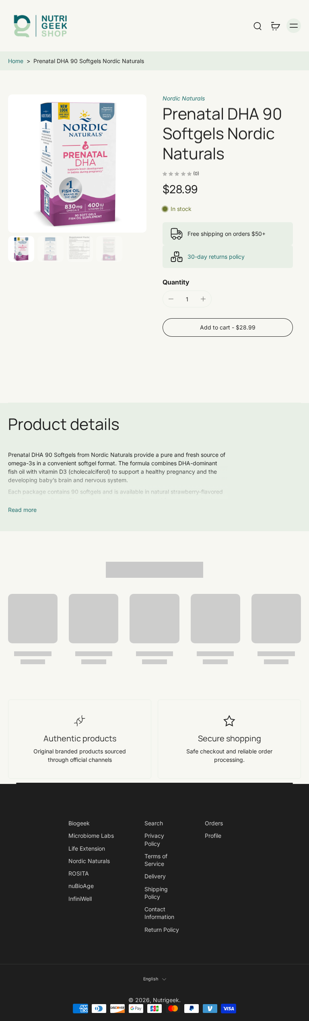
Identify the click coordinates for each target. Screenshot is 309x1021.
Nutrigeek (166, 999)
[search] (257, 26)
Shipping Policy (156, 892)
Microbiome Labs (91, 835)
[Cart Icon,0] (275, 26)
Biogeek (79, 823)
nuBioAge (81, 885)
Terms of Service (155, 859)
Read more (22, 509)
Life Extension (86, 848)
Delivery (155, 876)
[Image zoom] (77, 163)
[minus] (171, 299)
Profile (213, 835)
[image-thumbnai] (21, 249)
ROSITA (78, 873)
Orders (214, 823)
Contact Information (159, 913)
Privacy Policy (154, 839)
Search (153, 823)
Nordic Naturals (184, 98)
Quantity (176, 282)
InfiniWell (80, 898)
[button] (228, 327)
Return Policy (161, 929)
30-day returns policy (216, 256)
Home (15, 60)
